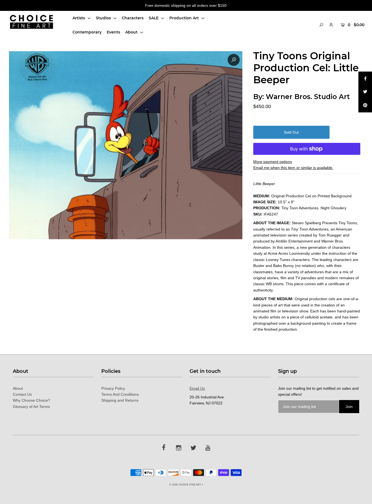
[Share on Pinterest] (365, 105)
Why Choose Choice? (31, 400)
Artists (79, 18)
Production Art (184, 18)
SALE (154, 18)
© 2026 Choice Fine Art (185, 484)
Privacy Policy (113, 388)
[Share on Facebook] (365, 78)
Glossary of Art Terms (31, 406)
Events (113, 32)
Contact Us (22, 394)
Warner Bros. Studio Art (308, 97)
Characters (133, 18)
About (132, 32)
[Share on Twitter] (365, 92)
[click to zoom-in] (234, 60)
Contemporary (87, 32)
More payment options (272, 161)
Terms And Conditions (120, 394)
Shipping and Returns (120, 400)
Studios (104, 18)
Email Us (197, 388)
